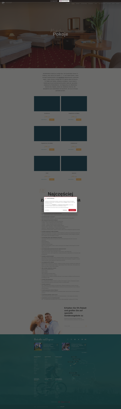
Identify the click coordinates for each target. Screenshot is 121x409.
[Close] (70, 1)
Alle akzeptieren (72, 210)
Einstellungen (65, 210)
